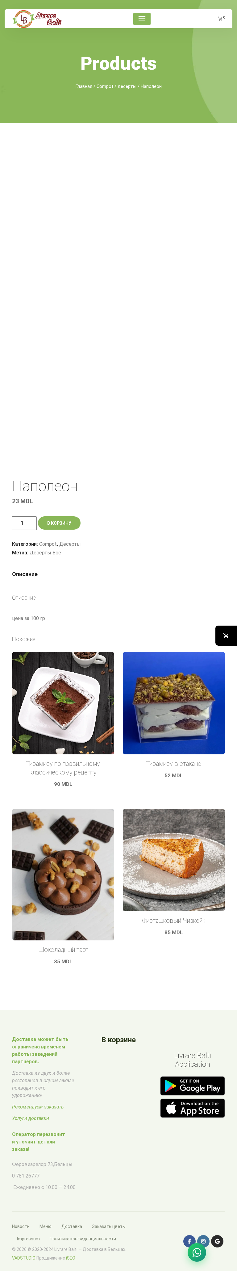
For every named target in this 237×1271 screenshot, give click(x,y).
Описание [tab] (25, 574)
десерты (127, 86)
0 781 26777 (26, 1176)
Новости (21, 1226)
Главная (83, 86)
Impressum (28, 1238)
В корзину (59, 523)
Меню (46, 1226)
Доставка (71, 1226)
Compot (105, 86)
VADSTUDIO (23, 1258)
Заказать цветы (109, 1226)
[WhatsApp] (197, 1252)
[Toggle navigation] (142, 19)
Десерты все (45, 553)
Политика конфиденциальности (83, 1238)
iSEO (70, 1258)
